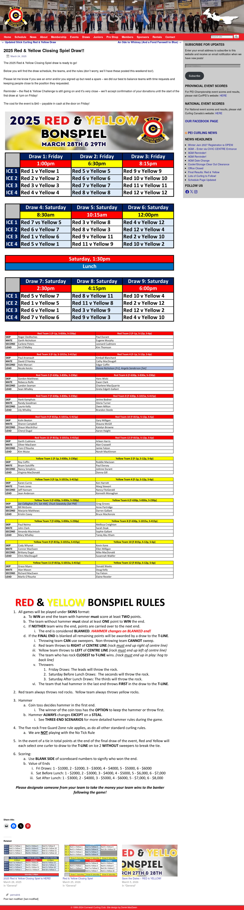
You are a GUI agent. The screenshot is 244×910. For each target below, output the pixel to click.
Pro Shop (112, 37)
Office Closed (195, 168)
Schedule (20, 37)
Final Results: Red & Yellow (203, 172)
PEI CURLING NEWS (202, 133)
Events (74, 37)
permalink (15, 894)
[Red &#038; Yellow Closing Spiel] (90, 861)
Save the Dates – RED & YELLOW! (141, 878)
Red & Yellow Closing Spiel (78, 878)
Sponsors (143, 37)
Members (127, 37)
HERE (223, 95)
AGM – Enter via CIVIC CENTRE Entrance (212, 149)
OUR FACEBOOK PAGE (201, 121)
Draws (86, 37)
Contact (170, 37)
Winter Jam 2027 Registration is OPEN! (210, 145)
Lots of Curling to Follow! (202, 176)
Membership (58, 37)
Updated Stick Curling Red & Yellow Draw (29, 42)
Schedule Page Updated (202, 180)
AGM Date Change (199, 160)
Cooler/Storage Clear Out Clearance (208, 164)
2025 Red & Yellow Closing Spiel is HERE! (27, 878)
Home (7, 37)
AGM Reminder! (197, 153)
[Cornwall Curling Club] (122, 16)
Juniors (98, 37)
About (44, 37)
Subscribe (194, 76)
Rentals (157, 37)
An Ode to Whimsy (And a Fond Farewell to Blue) (149, 42)
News (33, 37)
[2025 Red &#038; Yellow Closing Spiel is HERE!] (31, 861)
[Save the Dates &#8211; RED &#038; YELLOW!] (150, 861)
